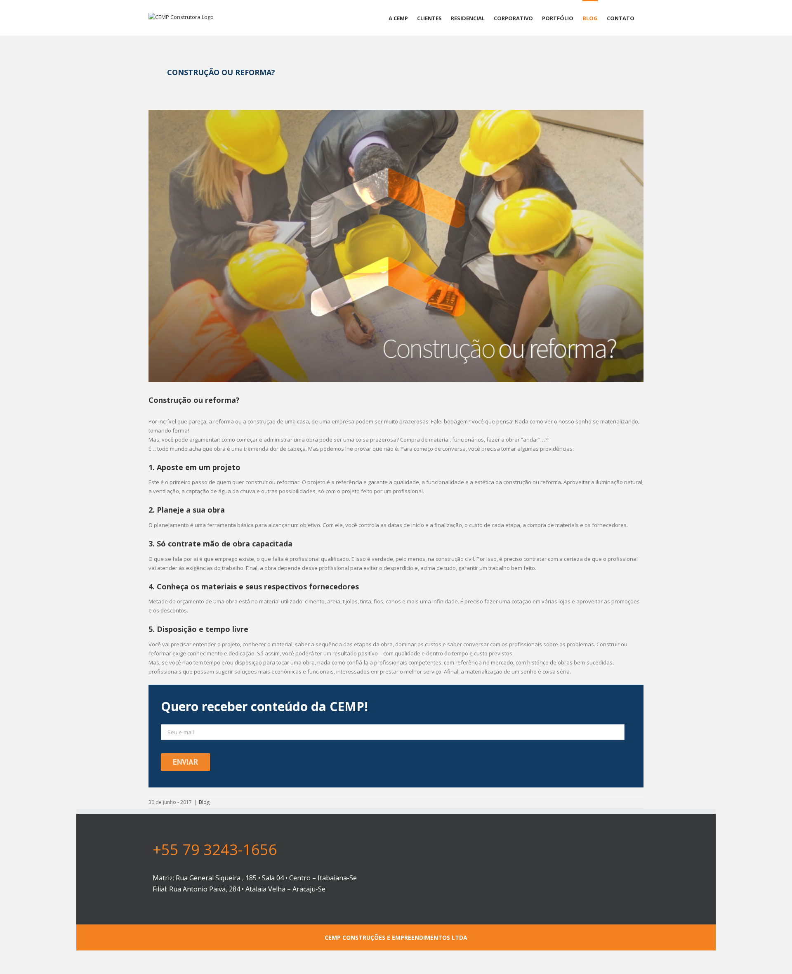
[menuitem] (398, 17)
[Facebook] (549, 886)
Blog (204, 802)
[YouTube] (563, 886)
